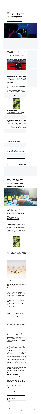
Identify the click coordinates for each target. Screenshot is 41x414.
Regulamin (22, 410)
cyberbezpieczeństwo (21, 164)
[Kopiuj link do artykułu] (25, 22)
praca (23, 164)
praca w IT (25, 164)
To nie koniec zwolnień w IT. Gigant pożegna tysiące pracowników (14, 113)
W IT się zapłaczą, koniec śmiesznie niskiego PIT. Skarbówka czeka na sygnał (15, 112)
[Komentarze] (23, 22)
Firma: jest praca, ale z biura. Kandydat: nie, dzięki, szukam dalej (14, 111)
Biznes (28, 409)
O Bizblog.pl (22, 408)
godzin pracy (8, 124)
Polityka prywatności (22, 411)
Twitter (34, 409)
